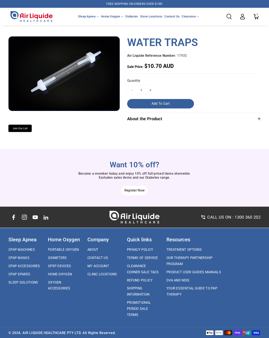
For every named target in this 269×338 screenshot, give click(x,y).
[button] (88, 16)
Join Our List (20, 128)
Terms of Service (142, 258)
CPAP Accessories (24, 266)
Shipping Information (138, 291)
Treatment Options (184, 250)
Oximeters (57, 258)
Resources (178, 240)
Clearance (189, 16)
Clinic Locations (102, 274)
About (93, 250)
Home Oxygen (110, 16)
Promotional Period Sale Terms (139, 309)
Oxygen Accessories (59, 285)
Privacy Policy (140, 250)
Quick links (139, 240)
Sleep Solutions (23, 282)
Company (98, 240)
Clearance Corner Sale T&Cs (143, 269)
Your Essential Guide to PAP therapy (191, 291)
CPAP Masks (18, 258)
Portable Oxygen (63, 250)
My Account (98, 266)
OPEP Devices (59, 266)
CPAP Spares (19, 274)
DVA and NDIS (178, 280)
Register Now (134, 190)
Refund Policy (140, 280)
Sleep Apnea (87, 16)
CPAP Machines (21, 250)
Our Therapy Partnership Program (189, 261)
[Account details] (242, 16)
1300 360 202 (248, 217)
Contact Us (97, 258)
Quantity (133, 81)
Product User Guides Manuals (193, 272)
